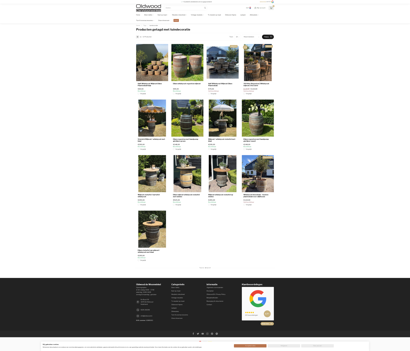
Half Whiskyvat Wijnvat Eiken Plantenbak (220, 85)
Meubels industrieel (178, 15)
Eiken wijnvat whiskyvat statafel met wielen (186, 196)
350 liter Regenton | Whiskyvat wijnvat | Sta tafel (256, 85)
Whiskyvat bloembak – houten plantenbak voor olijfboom (255, 196)
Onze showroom (163, 20)
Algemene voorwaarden (215, 287)
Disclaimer (210, 291)
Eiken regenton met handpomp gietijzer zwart (256, 140)
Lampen (243, 15)
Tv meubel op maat (214, 15)
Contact (209, 305)
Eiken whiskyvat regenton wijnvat (187, 84)
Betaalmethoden (212, 298)
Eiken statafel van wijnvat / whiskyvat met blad (149, 251)
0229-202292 (145, 310)
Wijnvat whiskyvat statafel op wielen (220, 196)
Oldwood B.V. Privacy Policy (216, 294)
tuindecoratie (154, 25)
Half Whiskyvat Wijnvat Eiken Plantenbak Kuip (150, 85)
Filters (266, 37)
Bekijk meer (265, 324)
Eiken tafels (148, 15)
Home (138, 15)
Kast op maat (162, 15)
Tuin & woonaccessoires (144, 20)
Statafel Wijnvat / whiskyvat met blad (151, 140)
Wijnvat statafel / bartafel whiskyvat (149, 196)
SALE (176, 20)
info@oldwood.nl (146, 316)
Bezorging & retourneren (215, 301)
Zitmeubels (253, 15)
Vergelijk (143, 93)
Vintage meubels (196, 15)
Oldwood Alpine (230, 15)
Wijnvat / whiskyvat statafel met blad (221, 140)
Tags (144, 25)
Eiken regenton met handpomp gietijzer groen (185, 140)
